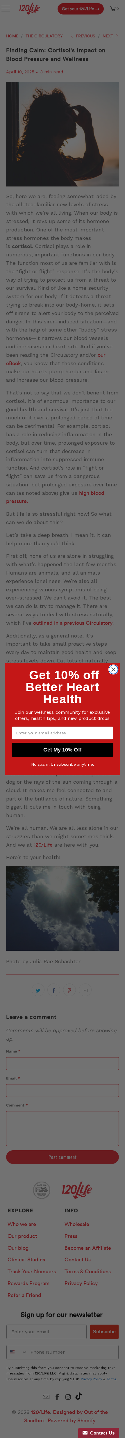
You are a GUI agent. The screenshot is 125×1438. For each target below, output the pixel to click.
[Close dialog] (113, 669)
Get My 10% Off (62, 749)
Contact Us (101, 1432)
